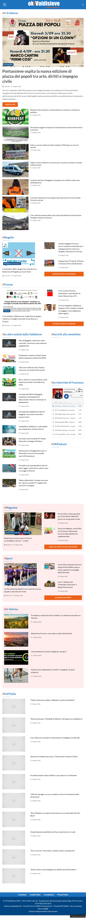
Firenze (6, 311)
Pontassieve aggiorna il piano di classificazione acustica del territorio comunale (56, 128)
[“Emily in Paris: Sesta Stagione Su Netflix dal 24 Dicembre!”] (15, 876)
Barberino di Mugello (12, 264)
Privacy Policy (62, 895)
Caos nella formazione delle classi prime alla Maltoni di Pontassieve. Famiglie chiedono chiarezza (56, 216)
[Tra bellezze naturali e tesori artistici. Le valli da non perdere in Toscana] (16, 621)
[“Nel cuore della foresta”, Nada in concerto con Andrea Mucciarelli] (9, 370)
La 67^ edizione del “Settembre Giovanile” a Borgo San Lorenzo (67, 584)
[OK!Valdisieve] (44, 4)
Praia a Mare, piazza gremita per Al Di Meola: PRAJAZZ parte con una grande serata (69, 516)
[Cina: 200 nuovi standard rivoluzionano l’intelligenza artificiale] (15, 744)
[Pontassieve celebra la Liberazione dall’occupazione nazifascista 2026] (9, 358)
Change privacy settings (78, 916)
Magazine (26, 533)
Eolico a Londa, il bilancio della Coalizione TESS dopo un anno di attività (54, 146)
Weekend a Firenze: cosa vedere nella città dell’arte (51, 633)
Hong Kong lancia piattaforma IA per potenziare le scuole (52, 832)
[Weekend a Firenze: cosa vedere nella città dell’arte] (16, 639)
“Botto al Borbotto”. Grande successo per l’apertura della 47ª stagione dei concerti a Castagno (33, 483)
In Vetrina (11, 609)
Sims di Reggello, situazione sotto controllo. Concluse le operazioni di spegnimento (33, 343)
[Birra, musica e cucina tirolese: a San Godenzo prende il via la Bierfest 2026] (9, 382)
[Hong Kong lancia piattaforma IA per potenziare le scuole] (15, 838)
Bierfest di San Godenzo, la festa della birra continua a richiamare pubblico (55, 111)
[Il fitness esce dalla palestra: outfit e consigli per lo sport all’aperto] (16, 675)
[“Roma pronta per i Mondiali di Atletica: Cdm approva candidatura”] (15, 725)
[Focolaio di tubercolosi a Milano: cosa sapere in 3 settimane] (15, 781)
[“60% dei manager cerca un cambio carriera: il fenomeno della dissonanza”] (15, 800)
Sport (8, 583)
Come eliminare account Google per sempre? (49, 651)
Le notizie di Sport (63, 598)
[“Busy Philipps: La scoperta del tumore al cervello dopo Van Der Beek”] (15, 819)
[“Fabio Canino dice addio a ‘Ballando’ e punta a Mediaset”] (15, 706)
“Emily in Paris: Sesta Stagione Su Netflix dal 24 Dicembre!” (53, 869)
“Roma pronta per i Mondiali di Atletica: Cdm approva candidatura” (56, 719)
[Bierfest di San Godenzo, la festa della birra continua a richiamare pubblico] (15, 117)
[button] (83, 4)
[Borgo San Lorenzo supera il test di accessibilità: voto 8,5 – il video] (23, 523)
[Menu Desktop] (4, 4)
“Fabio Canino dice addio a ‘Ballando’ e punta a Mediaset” (52, 700)
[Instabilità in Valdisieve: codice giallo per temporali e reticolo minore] (9, 429)
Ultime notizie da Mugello (64, 274)
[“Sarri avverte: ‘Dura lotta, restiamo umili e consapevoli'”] (15, 857)
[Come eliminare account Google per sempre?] (16, 657)
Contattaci (22, 895)
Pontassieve (8, 64)
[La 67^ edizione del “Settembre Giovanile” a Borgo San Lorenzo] (49, 584)
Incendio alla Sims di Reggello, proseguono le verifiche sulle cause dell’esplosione (55, 181)
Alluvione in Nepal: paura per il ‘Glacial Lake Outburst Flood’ (54, 756)
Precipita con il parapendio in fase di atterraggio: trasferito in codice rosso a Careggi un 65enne (33, 468)
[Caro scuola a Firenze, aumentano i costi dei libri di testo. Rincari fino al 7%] (50, 292)
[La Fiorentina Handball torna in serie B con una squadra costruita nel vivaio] (23, 574)
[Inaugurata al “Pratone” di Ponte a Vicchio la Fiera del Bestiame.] (50, 263)
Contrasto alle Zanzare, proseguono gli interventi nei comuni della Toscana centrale (55, 199)
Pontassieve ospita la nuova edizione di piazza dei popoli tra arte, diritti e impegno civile (40, 76)
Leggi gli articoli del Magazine (63, 547)
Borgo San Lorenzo (13, 533)
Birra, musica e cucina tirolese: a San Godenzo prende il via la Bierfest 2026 (33, 382)
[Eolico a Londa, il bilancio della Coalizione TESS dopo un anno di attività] (15, 152)
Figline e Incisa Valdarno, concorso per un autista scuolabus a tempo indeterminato (56, 164)
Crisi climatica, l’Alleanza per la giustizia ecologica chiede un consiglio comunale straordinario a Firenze (21, 319)
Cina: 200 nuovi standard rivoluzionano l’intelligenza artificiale (55, 738)
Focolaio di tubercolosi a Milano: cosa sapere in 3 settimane (53, 775)
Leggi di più (10, 104)
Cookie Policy (35, 895)
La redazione (49, 895)
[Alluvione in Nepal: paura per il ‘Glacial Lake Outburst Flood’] (15, 762)
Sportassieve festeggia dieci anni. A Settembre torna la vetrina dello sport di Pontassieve (33, 453)
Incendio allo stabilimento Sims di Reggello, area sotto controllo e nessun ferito (32, 414)
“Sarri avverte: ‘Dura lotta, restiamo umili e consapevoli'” (52, 851)
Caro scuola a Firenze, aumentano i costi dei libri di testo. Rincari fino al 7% (69, 293)
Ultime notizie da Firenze (64, 324)
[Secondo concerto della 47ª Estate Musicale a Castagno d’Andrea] (9, 441)
